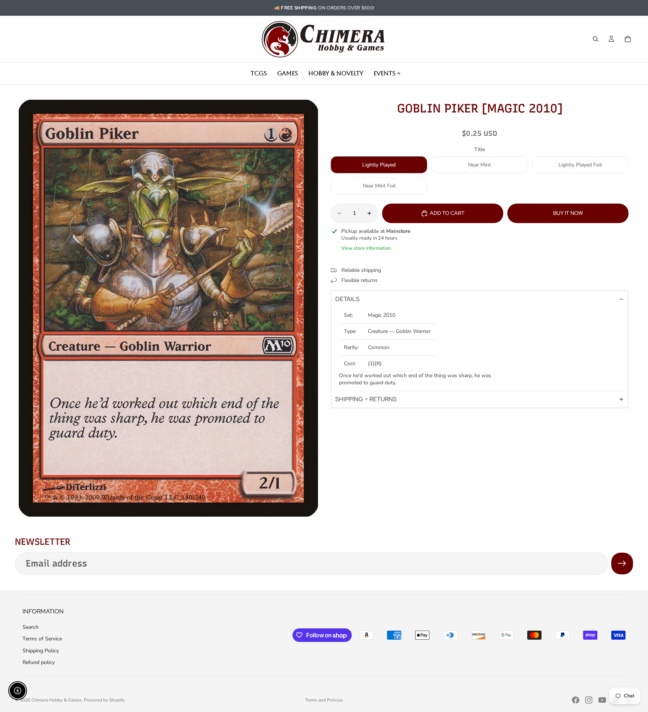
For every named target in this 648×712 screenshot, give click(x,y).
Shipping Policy (40, 650)
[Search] (595, 39)
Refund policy (38, 662)
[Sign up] (622, 563)
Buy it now (568, 213)
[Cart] (628, 39)
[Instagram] (588, 700)
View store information (366, 248)
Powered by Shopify (104, 700)
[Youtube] (602, 700)
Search (30, 627)
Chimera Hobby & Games (57, 700)
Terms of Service (42, 638)
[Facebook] (575, 700)
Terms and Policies (324, 700)
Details (347, 299)
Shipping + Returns (366, 399)
